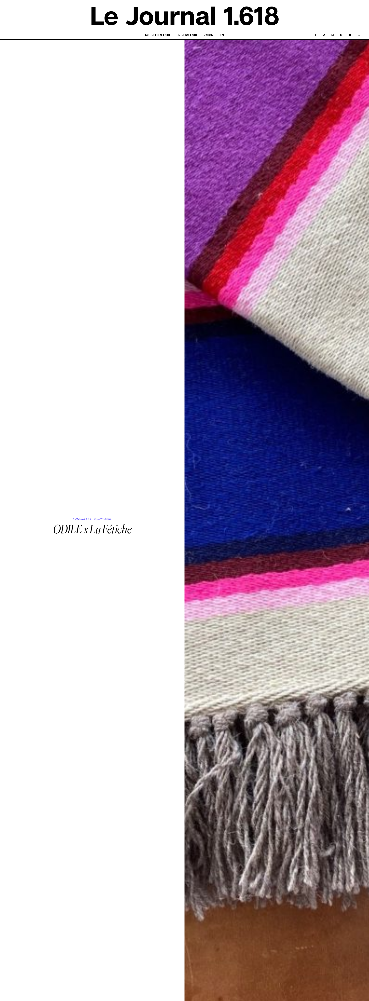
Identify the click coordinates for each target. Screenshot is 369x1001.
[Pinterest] (341, 35)
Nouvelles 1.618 (157, 35)
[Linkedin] (359, 35)
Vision (209, 35)
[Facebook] (315, 35)
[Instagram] (332, 35)
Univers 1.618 (186, 35)
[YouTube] (350, 35)
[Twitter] (323, 35)
